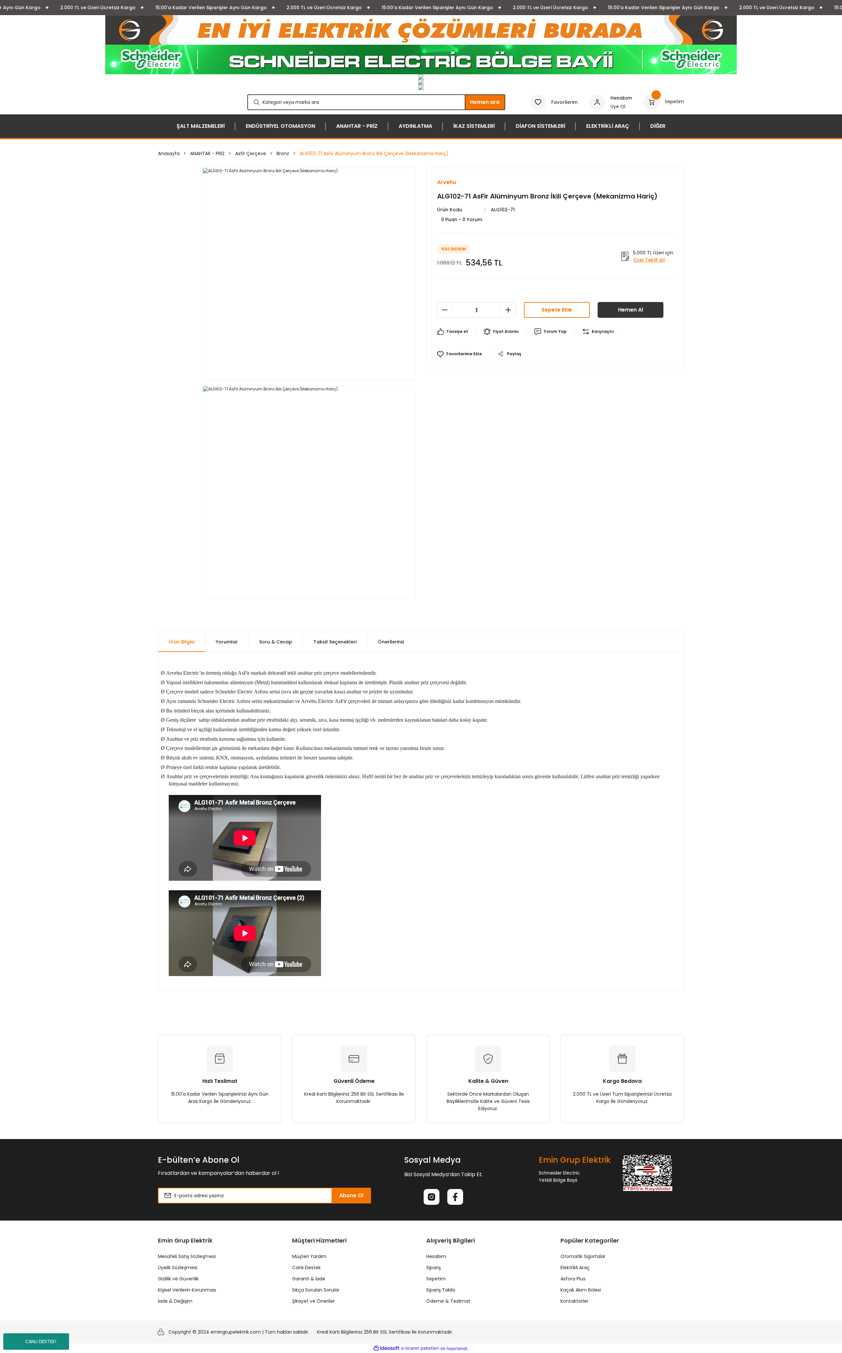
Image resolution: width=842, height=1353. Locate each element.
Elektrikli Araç (575, 1267)
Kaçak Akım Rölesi (580, 1290)
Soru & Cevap (275, 642)
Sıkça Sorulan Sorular (315, 1290)
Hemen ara (485, 102)
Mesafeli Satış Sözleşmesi (187, 1256)
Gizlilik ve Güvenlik (178, 1278)
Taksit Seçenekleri (335, 642)
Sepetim (436, 1278)
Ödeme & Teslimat (448, 1301)
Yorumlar (227, 642)
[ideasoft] (386, 1348)
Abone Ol (351, 1195)
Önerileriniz (391, 642)
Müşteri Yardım (309, 1256)
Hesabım (436, 1256)
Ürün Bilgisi (181, 642)
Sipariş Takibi (440, 1290)
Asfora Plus (572, 1278)
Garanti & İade (308, 1278)
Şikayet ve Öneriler (313, 1301)
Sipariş (433, 1267)
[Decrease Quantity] (445, 310)
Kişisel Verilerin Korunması (187, 1290)
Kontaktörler (574, 1301)
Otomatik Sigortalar (583, 1256)
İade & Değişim (175, 1301)
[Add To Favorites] (459, 354)
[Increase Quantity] (508, 310)
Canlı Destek (306, 1267)
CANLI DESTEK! (40, 1341)
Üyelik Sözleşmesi (177, 1267)
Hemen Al (630, 310)
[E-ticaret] (420, 1348)
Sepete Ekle (556, 310)
